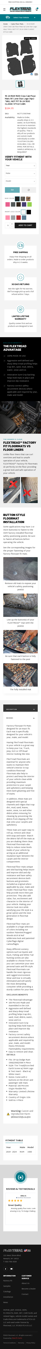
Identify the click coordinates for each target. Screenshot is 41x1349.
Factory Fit (7, 1280)
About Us (25, 1283)
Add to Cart (25, 225)
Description (11, 709)
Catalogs (7, 1291)
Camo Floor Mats (17, 24)
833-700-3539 (11, 1262)
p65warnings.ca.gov (21, 1117)
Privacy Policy (30, 1343)
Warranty (21, 1343)
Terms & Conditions (9, 1343)
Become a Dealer (29, 1289)
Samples (6, 1286)
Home (5, 24)
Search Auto (17, 1338)
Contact (25, 1294)
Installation (8, 1297)
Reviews (9, 718)
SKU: (7, 114)
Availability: (10, 117)
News (5, 1302)
